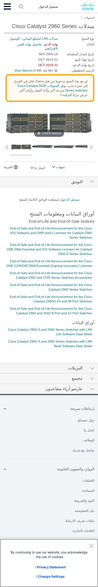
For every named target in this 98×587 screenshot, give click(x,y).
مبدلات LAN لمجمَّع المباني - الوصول (34, 38)
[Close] (91, 546)
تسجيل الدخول (70, 199)
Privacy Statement (51, 567)
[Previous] (7, 122)
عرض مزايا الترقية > (74, 95)
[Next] (90, 122)
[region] (49, 563)
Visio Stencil (23, 70)
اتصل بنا (39, 168)
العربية (8, 167)
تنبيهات (60, 167)
